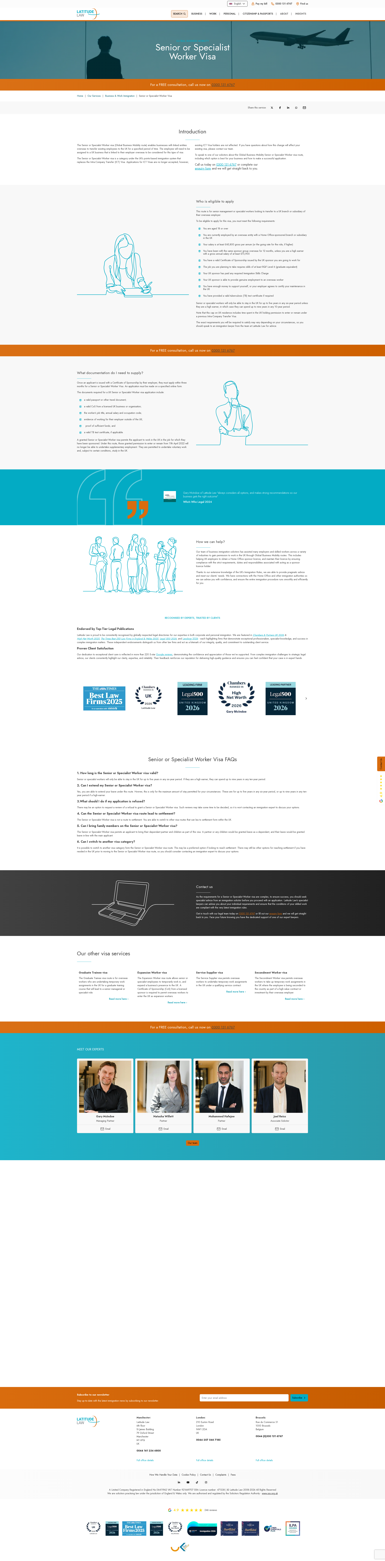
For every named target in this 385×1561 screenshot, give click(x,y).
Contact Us (381, 763)
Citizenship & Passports (258, 13)
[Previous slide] (79, 698)
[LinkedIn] (179, 1482)
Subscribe (297, 1397)
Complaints (220, 1474)
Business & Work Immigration (120, 96)
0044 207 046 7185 (208, 1440)
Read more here (118, 999)
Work (213, 13)
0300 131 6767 (223, 85)
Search (177, 13)
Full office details (145, 1460)
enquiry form (203, 169)
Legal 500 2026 (168, 638)
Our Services (94, 96)
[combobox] (237, 4)
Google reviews (164, 654)
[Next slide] (306, 698)
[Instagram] (206, 1482)
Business (196, 13)
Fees (233, 1474)
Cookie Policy (189, 1474)
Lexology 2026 (190, 638)
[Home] (88, 13)
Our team (192, 1143)
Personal (230, 13)
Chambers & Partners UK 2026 (268, 635)
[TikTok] (197, 1482)
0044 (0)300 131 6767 (269, 1436)
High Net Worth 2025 (88, 638)
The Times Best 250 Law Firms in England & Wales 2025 (129, 638)
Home (80, 96)
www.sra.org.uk (270, 1493)
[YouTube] (188, 1482)
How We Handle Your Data (163, 1474)
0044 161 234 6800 (149, 1450)
